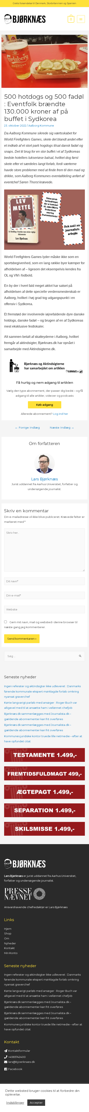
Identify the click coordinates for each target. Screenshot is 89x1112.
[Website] (44, 610)
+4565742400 (17, 1057)
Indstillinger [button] (15, 1103)
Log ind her (60, 413)
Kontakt (9, 948)
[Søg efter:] (44, 656)
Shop (7, 933)
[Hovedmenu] (81, 19)
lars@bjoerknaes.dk (21, 1061)
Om (6, 938)
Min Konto (11, 953)
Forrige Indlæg (27, 427)
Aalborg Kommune (41, 125)
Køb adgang (44, 404)
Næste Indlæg (62, 427)
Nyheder (10, 943)
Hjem (7, 928)
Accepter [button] (36, 1102)
